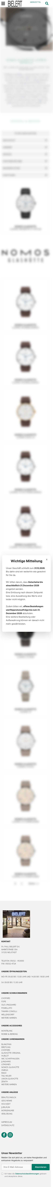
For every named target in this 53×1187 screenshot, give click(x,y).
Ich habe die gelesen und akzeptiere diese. (32, 1179)
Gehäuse (7, 154)
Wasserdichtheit (11, 168)
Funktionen (9, 175)
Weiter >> (33, 883)
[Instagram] (10, 1135)
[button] (46, 3)
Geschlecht (9, 140)
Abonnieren (22, 1170)
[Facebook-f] (4, 1135)
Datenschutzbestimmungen (28, 1179)
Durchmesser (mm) (12, 161)
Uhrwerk (7, 147)
